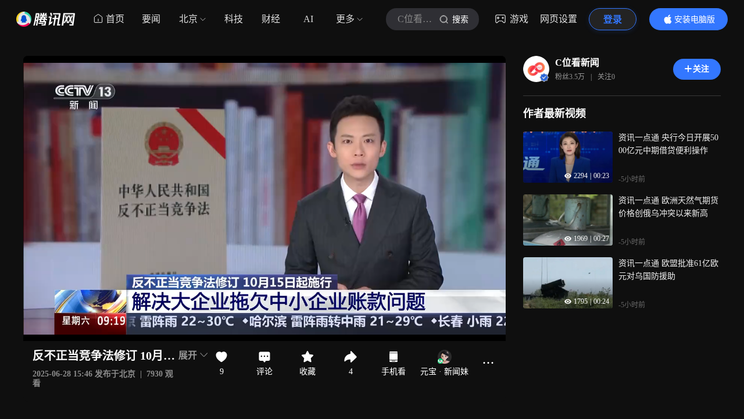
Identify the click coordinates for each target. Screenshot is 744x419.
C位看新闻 (577, 63)
